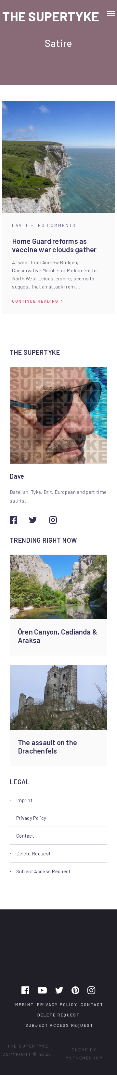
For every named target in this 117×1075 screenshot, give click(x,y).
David (20, 225)
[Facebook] (25, 989)
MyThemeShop (84, 1057)
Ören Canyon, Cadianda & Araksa (57, 635)
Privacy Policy (31, 818)
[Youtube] (42, 989)
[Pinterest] (75, 989)
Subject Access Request (43, 871)
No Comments (57, 225)
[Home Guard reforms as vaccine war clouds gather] (58, 157)
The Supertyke (50, 16)
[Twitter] (59, 989)
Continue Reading (35, 301)
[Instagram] (91, 989)
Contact (25, 836)
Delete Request (33, 853)
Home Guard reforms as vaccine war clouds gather (54, 245)
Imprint (24, 800)
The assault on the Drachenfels (47, 746)
